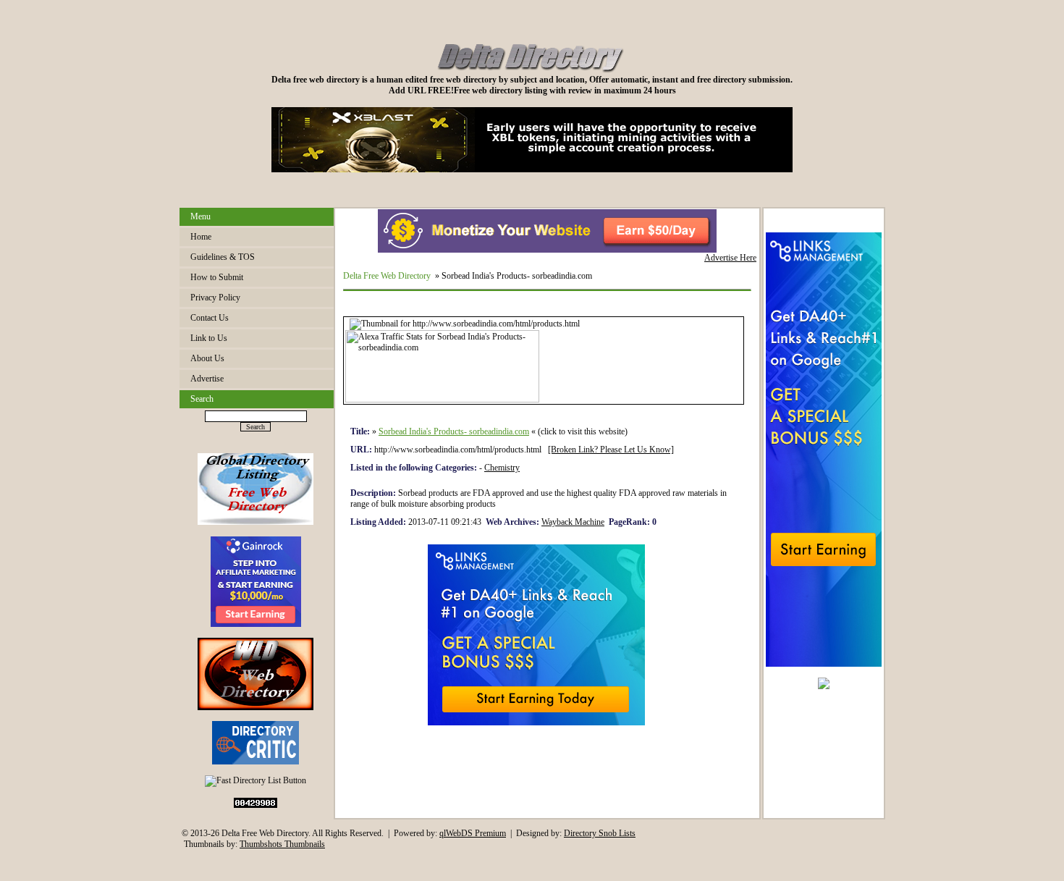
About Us (207, 358)
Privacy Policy (215, 297)
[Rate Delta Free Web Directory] (255, 761)
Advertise (207, 379)
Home (200, 237)
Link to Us (208, 338)
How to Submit (216, 277)
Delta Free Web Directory (387, 276)
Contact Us (209, 318)
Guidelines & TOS (222, 257)
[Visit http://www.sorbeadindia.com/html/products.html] (465, 324)
